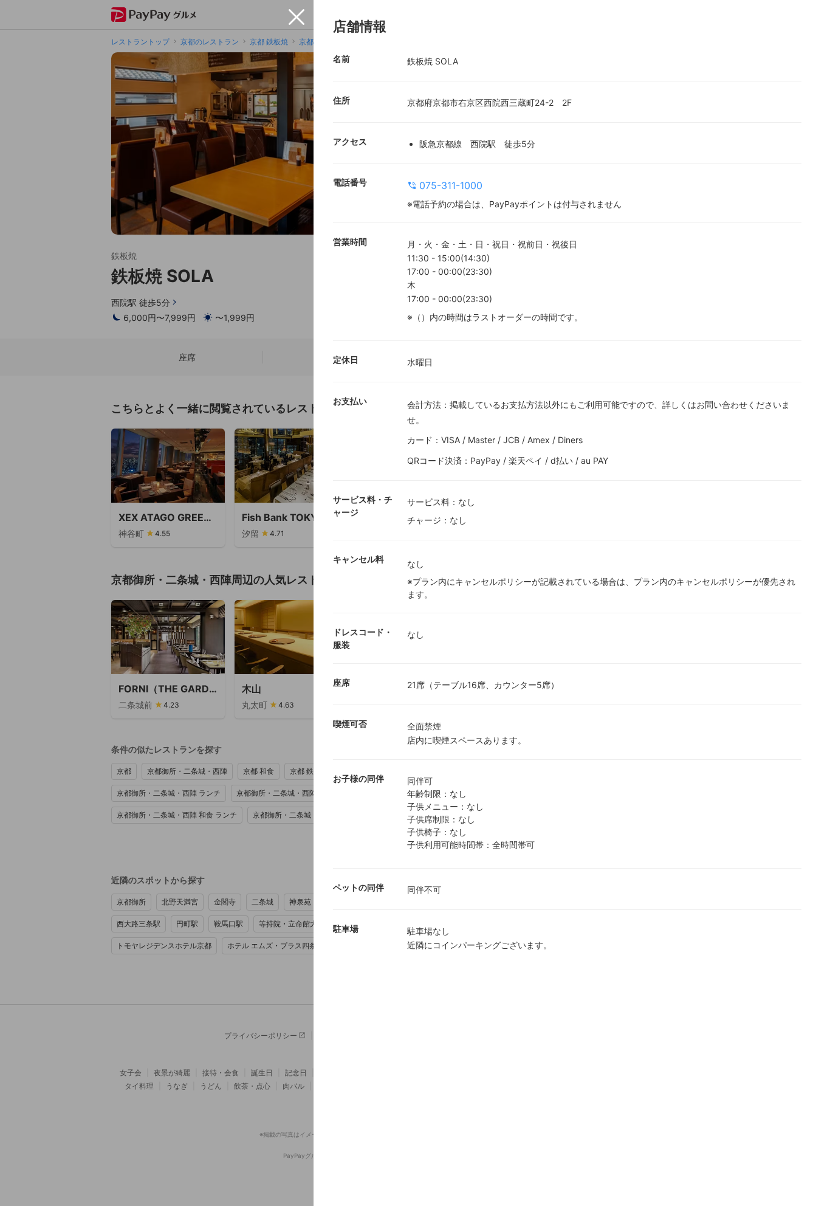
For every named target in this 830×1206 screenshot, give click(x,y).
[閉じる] (297, 17)
